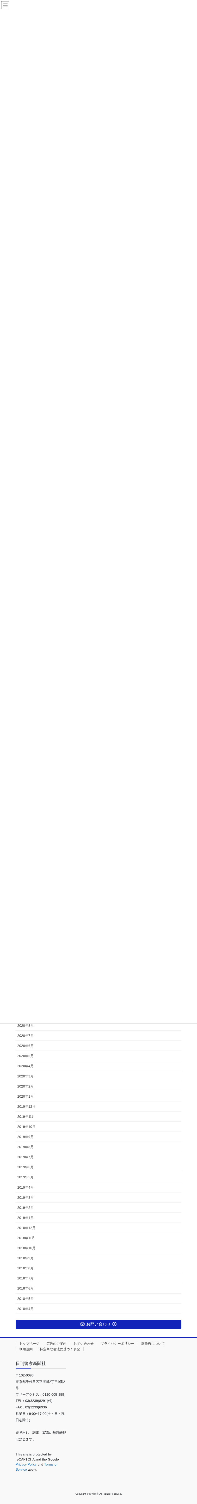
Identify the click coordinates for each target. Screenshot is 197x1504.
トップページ (29, 1343)
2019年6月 (25, 1167)
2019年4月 (25, 1187)
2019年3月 (25, 1197)
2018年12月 (26, 1228)
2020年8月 (25, 1025)
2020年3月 (25, 1076)
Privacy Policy (26, 1464)
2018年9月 (25, 1258)
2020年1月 (25, 1096)
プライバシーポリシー (117, 1343)
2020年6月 (25, 1046)
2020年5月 (25, 1056)
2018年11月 (26, 1238)
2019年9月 (25, 1137)
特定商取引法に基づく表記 (60, 1349)
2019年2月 (25, 1208)
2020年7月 (25, 1036)
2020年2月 (25, 1086)
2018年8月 (25, 1268)
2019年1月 (25, 1218)
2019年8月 (25, 1147)
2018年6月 (25, 1288)
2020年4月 (25, 1066)
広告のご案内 (56, 1343)
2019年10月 (26, 1127)
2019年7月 (25, 1157)
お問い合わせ (84, 1343)
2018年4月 (25, 1309)
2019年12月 (26, 1106)
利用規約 (26, 1349)
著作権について (153, 1343)
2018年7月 (25, 1278)
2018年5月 (25, 1299)
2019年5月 (25, 1177)
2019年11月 (26, 1117)
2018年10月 (26, 1248)
